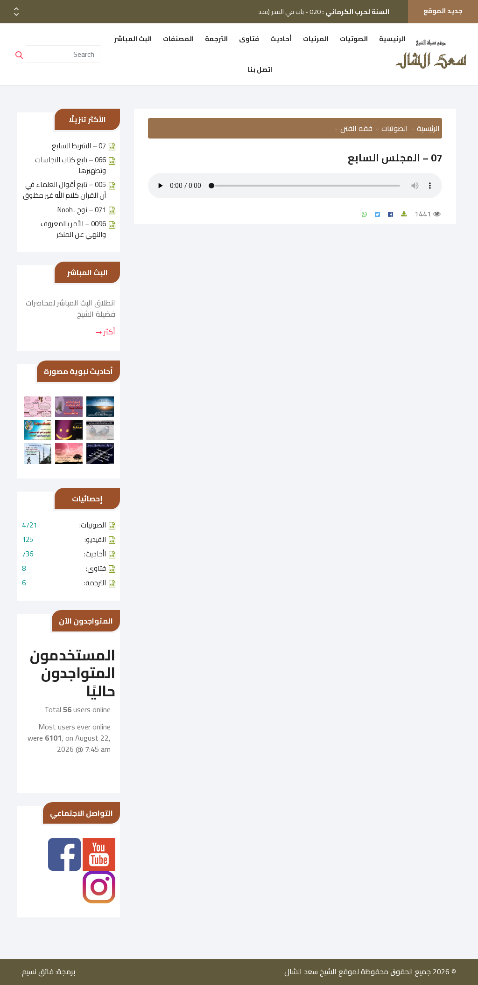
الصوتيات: (64, 525)
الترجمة (216, 39)
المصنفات (178, 39)
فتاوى (249, 39)
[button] (16, 14)
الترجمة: (64, 582)
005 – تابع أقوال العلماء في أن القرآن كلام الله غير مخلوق (64, 190)
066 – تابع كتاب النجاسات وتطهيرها (70, 165)
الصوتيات (354, 39)
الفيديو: (64, 539)
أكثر (108, 331)
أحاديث (281, 39)
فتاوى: (64, 568)
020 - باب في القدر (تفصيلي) (317, 6)
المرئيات (316, 39)
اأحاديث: (64, 553)
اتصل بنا (260, 69)
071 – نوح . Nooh (81, 209)
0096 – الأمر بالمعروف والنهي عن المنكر (73, 229)
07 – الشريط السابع (79, 145)
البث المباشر (133, 39)
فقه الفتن (356, 128)
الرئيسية (392, 39)
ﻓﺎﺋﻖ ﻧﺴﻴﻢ (38, 971)
